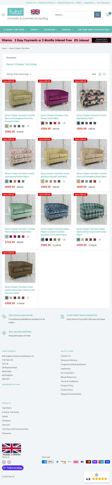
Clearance (6, 433)
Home (4, 48)
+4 (64, 181)
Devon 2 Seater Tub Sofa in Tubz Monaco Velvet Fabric (54, 116)
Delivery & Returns (47, 2)
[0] (107, 14)
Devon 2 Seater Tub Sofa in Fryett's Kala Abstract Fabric (91, 116)
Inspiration (89, 2)
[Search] (97, 15)
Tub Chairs (6, 408)
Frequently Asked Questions (73, 364)
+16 (64, 123)
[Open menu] (3, 15)
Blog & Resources (66, 2)
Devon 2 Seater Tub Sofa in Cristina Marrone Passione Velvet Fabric (20, 230)
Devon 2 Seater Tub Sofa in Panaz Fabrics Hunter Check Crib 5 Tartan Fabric (91, 232)
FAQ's (79, 2)
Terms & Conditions (69, 381)
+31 (28, 237)
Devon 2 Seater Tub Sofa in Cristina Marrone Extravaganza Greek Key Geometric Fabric (20, 118)
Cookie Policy (67, 389)
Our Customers (103, 2)
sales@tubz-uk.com (11, 384)
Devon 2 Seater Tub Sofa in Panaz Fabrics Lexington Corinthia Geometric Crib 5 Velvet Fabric (55, 232)
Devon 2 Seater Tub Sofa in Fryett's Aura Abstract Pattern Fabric (20, 175)
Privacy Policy (67, 385)
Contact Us (31, 2)
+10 (64, 240)
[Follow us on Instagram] (9, 462)
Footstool (6, 420)
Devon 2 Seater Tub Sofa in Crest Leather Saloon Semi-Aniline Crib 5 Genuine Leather (20, 290)
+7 (28, 298)
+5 (99, 240)
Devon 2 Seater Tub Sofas (19, 48)
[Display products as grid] (100, 74)
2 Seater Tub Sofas (10, 412)
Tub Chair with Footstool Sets (15, 429)
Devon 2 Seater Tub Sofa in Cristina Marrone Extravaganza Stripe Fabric (92, 175)
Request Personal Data (71, 394)
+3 (28, 126)
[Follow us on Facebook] (4, 462)
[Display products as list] (104, 74)
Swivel (5, 416)
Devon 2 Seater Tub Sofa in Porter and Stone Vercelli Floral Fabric (55, 175)
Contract (6, 425)
